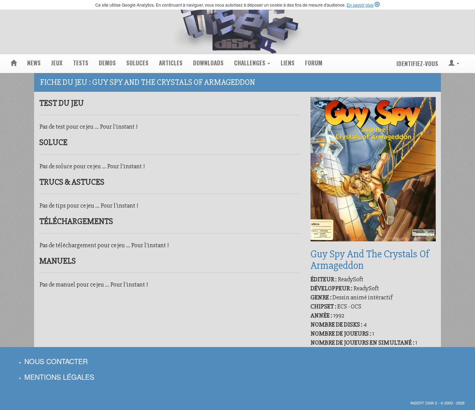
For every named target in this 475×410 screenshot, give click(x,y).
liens (288, 62)
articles (171, 62)
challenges (250, 62)
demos (107, 62)
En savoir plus (360, 5)
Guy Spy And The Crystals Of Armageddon (370, 259)
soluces (137, 62)
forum (313, 62)
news (34, 62)
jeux (57, 62)
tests (80, 62)
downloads (208, 62)
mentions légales (59, 377)
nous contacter (56, 361)
